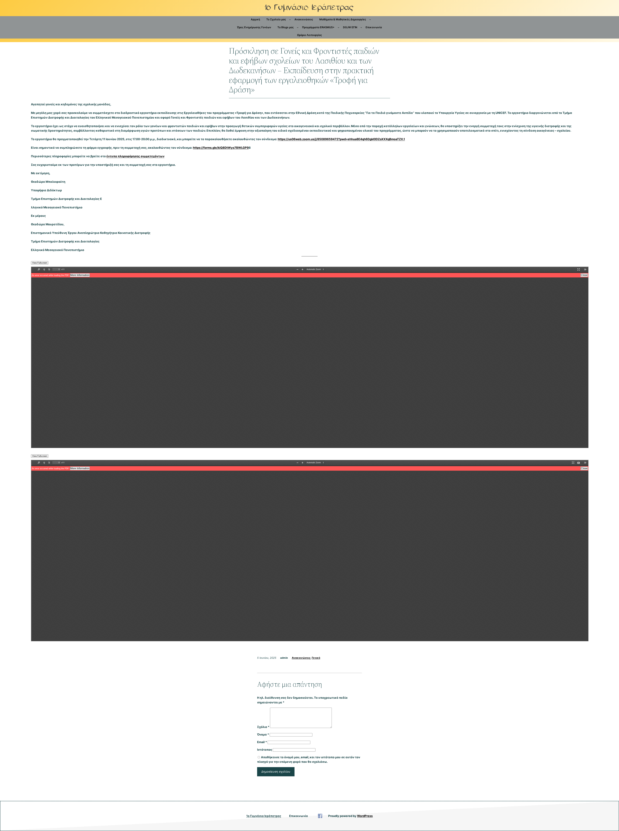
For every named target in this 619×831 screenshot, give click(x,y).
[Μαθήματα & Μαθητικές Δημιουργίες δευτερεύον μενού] (370, 19)
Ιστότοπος (264, 749)
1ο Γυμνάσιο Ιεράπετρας (263, 816)
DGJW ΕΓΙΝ (350, 27)
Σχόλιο (263, 727)
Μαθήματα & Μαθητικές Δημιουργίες (342, 19)
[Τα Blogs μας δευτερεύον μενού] (298, 27)
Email (262, 742)
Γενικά (316, 657)
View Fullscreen (39, 263)
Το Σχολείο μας (276, 19)
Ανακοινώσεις (301, 657)
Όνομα (263, 734)
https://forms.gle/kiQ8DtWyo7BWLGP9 (221, 147)
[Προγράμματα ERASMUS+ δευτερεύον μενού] (338, 27)
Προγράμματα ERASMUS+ (318, 27)
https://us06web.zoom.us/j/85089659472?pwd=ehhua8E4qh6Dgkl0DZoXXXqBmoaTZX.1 (341, 139)
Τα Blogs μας (285, 27)
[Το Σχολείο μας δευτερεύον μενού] (290, 19)
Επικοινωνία (298, 816)
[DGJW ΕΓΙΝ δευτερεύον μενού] (361, 27)
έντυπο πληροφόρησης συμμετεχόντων (135, 156)
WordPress (365, 816)
